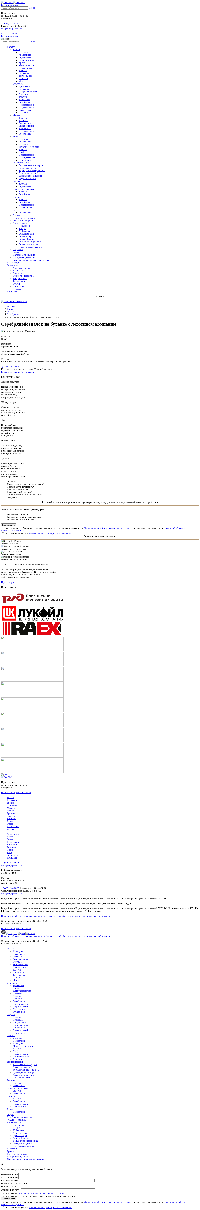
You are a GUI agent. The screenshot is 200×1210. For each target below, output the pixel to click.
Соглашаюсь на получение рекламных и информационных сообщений (40, 1196)
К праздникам (20, 223)
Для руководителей (28, 168)
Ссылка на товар (9, 1177)
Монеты (17, 136)
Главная (11, 306)
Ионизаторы (13, 826)
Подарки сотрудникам (24, 257)
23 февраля (24, 231)
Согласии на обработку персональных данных (107, 528)
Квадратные (25, 55)
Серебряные (25, 57)
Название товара (9, 1174)
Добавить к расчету (11, 366)
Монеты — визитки (29, 147)
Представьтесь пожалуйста (14, 1183)
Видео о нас (19, 286)
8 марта (22, 228)
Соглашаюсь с (34, 1193)
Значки (16, 49)
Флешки (11, 829)
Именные (23, 139)
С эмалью (23, 78)
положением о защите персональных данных (41, 1193)
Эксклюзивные (26, 126)
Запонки (17, 197)
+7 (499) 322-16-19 (10, 862)
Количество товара (10, 1180)
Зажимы (11, 816)
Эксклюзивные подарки (31, 165)
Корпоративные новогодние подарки (31, 260)
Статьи (16, 283)
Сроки (10, 850)
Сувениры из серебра (29, 173)
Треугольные (25, 76)
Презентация (8, 582)
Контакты (12, 291)
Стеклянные (25, 112)
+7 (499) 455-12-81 (10, 23)
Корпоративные (27, 60)
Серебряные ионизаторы (25, 218)
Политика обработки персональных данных (23, 916)
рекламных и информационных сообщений (50, 533)
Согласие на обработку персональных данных (69, 916)
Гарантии (17, 273)
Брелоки (17, 181)
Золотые (23, 70)
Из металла (24, 99)
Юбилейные (25, 128)
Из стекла (23, 120)
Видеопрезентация (10, 372)
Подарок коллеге (27, 178)
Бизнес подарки (21, 162)
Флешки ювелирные (23, 220)
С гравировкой (26, 107)
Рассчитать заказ (9, 5)
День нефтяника (27, 239)
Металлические (26, 65)
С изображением (27, 157)
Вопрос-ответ (20, 278)
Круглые (23, 62)
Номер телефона (9, 1186)
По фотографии (26, 105)
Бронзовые (24, 86)
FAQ (9, 852)
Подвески (18, 249)
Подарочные (25, 110)
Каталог (11, 47)
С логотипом (25, 68)
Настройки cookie (101, 916)
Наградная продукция (24, 255)
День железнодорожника (31, 241)
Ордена (16, 215)
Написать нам (8, 792)
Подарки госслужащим (30, 247)
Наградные (24, 73)
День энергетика (27, 233)
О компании (13, 265)
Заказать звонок (9, 33)
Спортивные (25, 123)
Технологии (19, 281)
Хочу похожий (27, 372)
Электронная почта (10, 1190)
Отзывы (17, 289)
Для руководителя (28, 91)
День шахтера (26, 236)
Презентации (13, 262)
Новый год (24, 226)
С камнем (23, 94)
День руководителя (28, 244)
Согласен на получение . (39, 533)
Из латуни (24, 52)
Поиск (32, 8)
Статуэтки (18, 83)
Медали (17, 115)
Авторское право (21, 268)
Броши (16, 252)
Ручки (16, 210)
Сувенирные (25, 160)
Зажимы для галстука (23, 189)
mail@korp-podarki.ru (11, 28)
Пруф (21, 152)
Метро (22, 81)
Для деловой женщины (30, 176)
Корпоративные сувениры (32, 170)
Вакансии (18, 270)
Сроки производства (23, 276)
